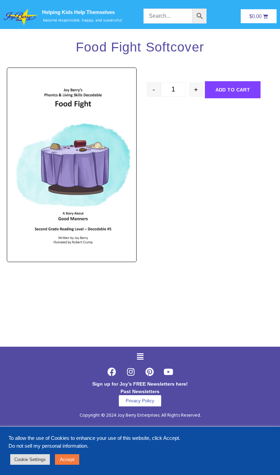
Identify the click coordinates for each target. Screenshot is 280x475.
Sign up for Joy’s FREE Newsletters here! (140, 384)
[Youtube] (168, 371)
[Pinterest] (149, 371)
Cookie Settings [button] (30, 459)
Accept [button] (67, 459)
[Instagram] (130, 371)
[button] (140, 356)
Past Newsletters (140, 391)
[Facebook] (112, 371)
